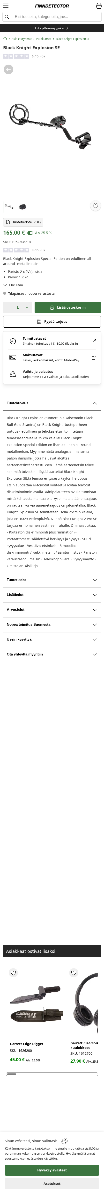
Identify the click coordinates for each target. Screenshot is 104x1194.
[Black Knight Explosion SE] (52, 130)
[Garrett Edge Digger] (36, 1004)
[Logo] (52, 6)
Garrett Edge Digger (26, 1043)
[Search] (52, 17)
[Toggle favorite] (95, 205)
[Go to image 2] (22, 207)
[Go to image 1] (9, 207)
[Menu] (6, 6)
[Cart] (99, 6)
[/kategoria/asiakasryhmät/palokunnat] (8, 69)
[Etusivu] (5, 39)
